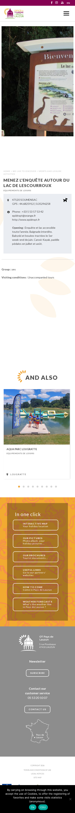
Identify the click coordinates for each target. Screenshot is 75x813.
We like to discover (24, 171)
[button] (19, 487)
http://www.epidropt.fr (26, 219)
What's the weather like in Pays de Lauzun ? (37, 604)
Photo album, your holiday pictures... (34, 541)
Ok (32, 807)
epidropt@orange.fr (24, 215)
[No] (70, 799)
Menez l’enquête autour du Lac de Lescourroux (14, 13)
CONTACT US (37, 709)
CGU (43, 807)
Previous (8, 96)
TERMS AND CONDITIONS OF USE (37, 770)
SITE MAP (37, 777)
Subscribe (37, 673)
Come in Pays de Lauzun (37, 588)
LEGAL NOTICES (37, 774)
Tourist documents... (35, 556)
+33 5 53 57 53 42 (32, 211)
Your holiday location (35, 525)
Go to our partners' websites (34, 572)
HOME (6, 171)
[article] (37, 434)
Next (67, 96)
